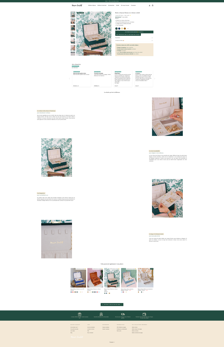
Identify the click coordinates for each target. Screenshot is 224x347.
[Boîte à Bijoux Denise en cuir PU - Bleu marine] (71, 292)
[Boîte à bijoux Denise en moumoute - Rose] (143, 292)
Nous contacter (90, 332)
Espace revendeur (106, 327)
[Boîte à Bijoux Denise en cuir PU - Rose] (82, 292)
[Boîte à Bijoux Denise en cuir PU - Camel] (74, 292)
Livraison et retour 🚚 (119, 40)
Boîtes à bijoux (92, 5)
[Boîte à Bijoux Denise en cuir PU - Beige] (80, 292)
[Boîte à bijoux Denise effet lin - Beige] (126, 292)
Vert (116, 28)
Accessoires (111, 5)
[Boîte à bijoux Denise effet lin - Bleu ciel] (121, 292)
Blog (71, 332)
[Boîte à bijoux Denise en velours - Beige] (91, 292)
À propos (133, 5)
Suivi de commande (91, 327)
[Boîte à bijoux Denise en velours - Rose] (89, 292)
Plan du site (119, 330)
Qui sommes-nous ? (74, 327)
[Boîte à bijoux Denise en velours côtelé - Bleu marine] (106, 293)
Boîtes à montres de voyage (137, 332)
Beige (122, 28)
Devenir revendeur (106, 329)
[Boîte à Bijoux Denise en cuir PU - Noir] (75, 292)
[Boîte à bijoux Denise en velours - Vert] (92, 292)
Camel (125, 28)
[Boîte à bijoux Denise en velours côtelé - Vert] (104, 293)
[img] (112, 66)
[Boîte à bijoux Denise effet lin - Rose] (124, 292)
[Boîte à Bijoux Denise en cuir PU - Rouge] (72, 292)
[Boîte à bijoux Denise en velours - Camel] (87, 292)
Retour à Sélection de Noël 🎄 (113, 304)
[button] (70, 78)
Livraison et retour (90, 329)
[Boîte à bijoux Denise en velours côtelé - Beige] (107, 293)
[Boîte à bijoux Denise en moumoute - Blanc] (140, 292)
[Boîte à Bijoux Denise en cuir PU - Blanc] (79, 292)
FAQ (88, 330)
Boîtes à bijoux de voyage (137, 329)
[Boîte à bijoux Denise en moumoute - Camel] (138, 292)
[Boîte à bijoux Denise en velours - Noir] (94, 292)
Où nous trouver (125, 5)
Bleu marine (119, 28)
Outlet (117, 5)
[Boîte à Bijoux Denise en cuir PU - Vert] (77, 292)
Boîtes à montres (102, 5)
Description (117, 37)
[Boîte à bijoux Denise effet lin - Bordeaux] (123, 292)
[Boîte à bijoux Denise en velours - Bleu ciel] (99, 292)
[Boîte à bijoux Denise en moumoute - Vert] (141, 292)
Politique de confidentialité (122, 329)
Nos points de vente (74, 329)
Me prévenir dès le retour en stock (128, 34)
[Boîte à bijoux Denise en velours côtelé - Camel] (109, 293)
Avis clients (73, 330)
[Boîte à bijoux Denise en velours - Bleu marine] (95, 292)
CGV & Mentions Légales (121, 327)
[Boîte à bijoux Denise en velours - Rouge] (97, 292)
